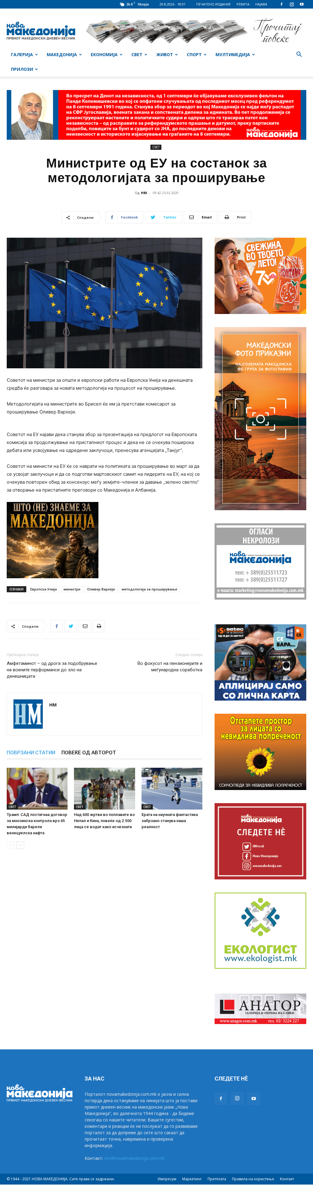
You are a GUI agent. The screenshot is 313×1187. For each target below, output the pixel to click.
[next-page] (20, 845)
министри (72, 589)
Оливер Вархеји (101, 589)
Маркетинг (192, 1179)
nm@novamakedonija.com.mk (134, 1158)
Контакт (287, 1179)
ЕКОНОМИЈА (104, 54)
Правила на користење (253, 1179)
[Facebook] (281, 4)
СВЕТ (136, 54)
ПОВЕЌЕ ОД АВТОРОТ (88, 752)
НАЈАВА (261, 4)
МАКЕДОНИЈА (62, 54)
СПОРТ (194, 54)
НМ (144, 192)
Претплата (217, 1179)
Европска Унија (43, 589)
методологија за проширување (149, 589)
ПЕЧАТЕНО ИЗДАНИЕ (213, 4)
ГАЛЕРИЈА (22, 54)
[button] (299, 55)
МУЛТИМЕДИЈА (232, 54)
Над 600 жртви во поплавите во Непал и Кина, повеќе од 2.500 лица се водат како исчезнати (104, 820)
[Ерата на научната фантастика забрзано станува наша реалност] (172, 789)
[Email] (85, 626)
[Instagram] (291, 4)
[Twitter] (70, 626)
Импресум (167, 1179)
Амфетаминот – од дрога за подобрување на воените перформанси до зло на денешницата (52, 670)
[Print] (99, 626)
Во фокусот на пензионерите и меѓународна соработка (170, 667)
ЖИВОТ (164, 54)
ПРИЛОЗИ (22, 69)
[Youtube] (301, 4)
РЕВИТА (243, 4)
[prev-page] (10, 845)
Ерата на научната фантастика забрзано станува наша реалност (170, 820)
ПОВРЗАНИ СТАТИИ (31, 752)
